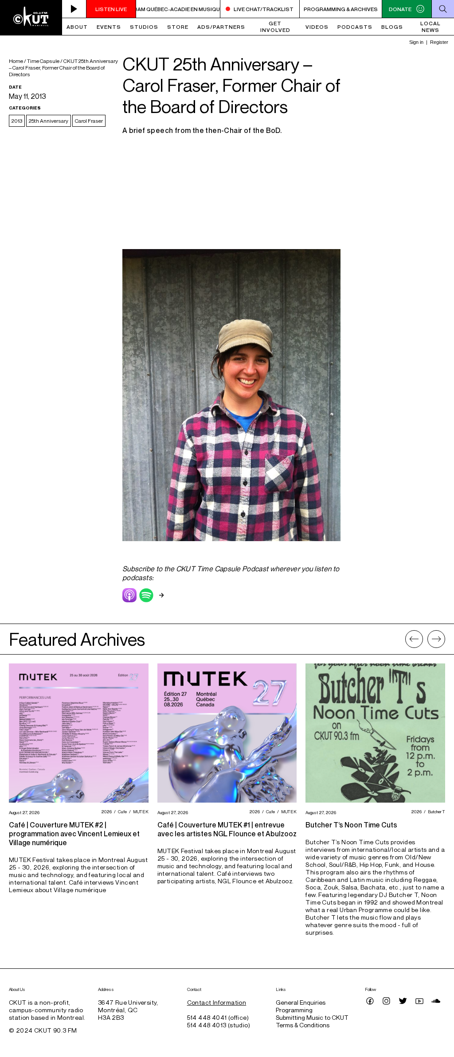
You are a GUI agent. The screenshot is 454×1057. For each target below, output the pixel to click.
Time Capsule (43, 61)
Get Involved (275, 26)
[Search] (442, 9)
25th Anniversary (48, 120)
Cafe (121, 811)
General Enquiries (300, 1002)
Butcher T (435, 811)
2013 (17, 120)
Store (177, 26)
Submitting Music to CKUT (312, 1017)
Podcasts (354, 26)
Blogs (392, 26)
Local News (430, 26)
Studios (144, 26)
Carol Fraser (89, 120)
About (77, 26)
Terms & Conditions (302, 1025)
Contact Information (217, 1002)
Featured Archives (77, 639)
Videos (317, 26)
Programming (294, 1010)
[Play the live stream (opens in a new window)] (74, 9)
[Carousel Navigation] (425, 639)
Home (16, 61)
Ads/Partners (221, 26)
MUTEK (140, 811)
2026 (105, 811)
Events (109, 26)
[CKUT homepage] (31, 17)
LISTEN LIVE (111, 9)
